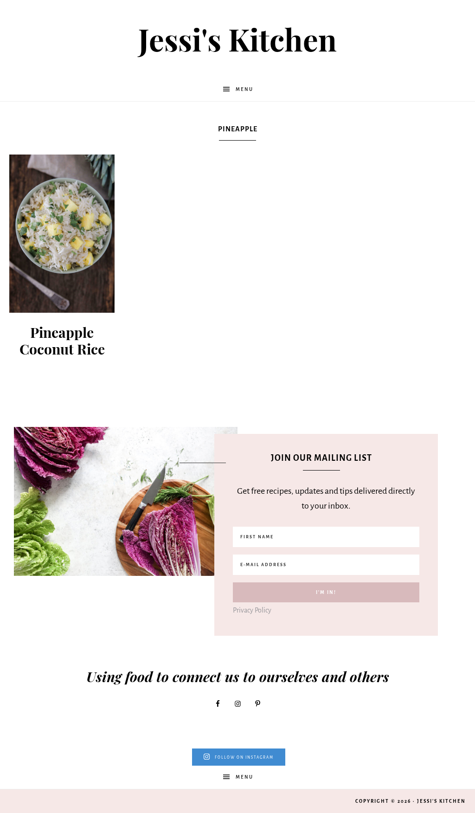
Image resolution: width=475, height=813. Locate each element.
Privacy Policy (252, 610)
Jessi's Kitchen (237, 39)
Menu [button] (244, 89)
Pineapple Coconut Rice (62, 340)
